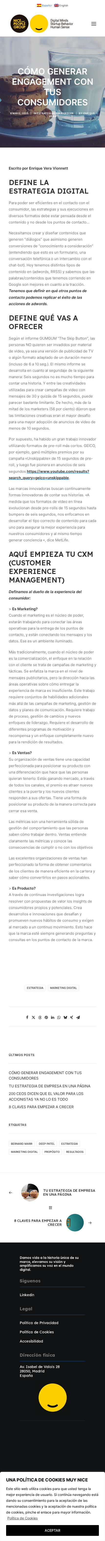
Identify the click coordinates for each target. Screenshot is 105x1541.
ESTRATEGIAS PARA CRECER (55, 113)
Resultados (75, 1152)
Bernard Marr (21, 1143)
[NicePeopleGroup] (42, 23)
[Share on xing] (71, 1017)
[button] (94, 24)
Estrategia (35, 988)
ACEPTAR (52, 1530)
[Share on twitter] (33, 1017)
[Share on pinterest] (46, 1017)
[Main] (52, 1207)
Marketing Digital (63, 988)
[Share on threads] (40, 1017)
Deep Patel (47, 1143)
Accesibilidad (31, 1341)
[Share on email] (78, 1017)
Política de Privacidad (39, 1322)
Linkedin (27, 1294)
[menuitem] (44, 5)
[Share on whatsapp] (59, 1017)
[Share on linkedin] (52, 1017)
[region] (52, 1506)
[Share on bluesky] (65, 1017)
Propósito (52, 1152)
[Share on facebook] (27, 1017)
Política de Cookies (22, 1518)
